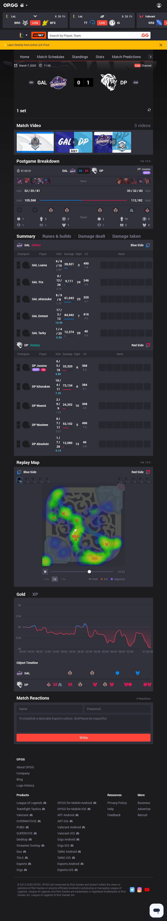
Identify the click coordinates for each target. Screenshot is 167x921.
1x (54, 579)
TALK (20, 858)
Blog (20, 779)
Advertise (144, 809)
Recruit (142, 815)
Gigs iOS (63, 845)
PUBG (21, 827)
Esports (22, 864)
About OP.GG (25, 767)
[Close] (161, 45)
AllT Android (65, 815)
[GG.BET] (38, 35)
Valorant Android (69, 827)
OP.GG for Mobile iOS (71, 809)
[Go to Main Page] (10, 5)
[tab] (28, 236)
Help (110, 809)
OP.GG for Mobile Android (74, 803)
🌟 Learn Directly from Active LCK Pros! (26, 45)
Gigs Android (66, 839)
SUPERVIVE (25, 833)
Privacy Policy (117, 803)
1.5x (62, 579)
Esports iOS (65, 870)
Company (23, 773)
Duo (19, 851)
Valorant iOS (66, 833)
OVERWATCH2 (27, 821)
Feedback (113, 815)
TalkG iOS (64, 858)
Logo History (25, 785)
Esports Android (68, 864)
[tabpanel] (83, 348)
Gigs (20, 870)
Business (144, 803)
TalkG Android (67, 851)
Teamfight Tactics (29, 809)
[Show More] (24, 5)
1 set (21, 110)
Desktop (22, 839)
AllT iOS (62, 821)
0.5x (46, 579)
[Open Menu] (159, 5)
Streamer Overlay (28, 845)
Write (84, 737)
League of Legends (29, 803)
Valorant (22, 815)
